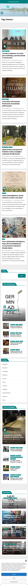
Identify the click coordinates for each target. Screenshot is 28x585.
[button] (26, 560)
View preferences (14, 581)
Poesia (21, 447)
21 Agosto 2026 (9, 316)
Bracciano (6, 310)
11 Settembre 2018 (8, 250)
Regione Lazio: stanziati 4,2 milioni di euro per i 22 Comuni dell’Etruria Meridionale (16, 480)
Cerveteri (4, 385)
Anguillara (5, 364)
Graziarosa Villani (17, 60)
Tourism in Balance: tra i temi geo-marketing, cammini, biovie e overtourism (13, 56)
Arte (3, 99)
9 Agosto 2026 (8, 439)
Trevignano (5, 371)
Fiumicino (4, 396)
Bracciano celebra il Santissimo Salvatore (16, 335)
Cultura (10, 147)
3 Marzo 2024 (6, 60)
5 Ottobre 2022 (7, 156)
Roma (3, 400)
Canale (4, 378)
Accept (14, 574)
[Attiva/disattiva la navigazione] (26, 13)
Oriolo (3, 382)
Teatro (15, 310)
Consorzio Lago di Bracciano (16, 457)
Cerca (4, 271)
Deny (14, 578)
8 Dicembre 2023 (7, 108)
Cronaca (5, 528)
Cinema (17, 341)
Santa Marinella (6, 392)
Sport (8, 513)
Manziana (4, 375)
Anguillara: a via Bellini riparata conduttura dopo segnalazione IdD (14, 437)
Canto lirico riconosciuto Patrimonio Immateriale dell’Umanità (11, 104)
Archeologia (5, 147)
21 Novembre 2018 (8, 200)
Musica (7, 99)
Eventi (21, 341)
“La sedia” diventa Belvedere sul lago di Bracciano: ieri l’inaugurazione (16, 462)
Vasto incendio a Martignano (14, 469)
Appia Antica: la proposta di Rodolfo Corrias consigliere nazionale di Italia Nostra (12, 152)
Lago (3, 239)
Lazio (5, 513)
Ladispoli (4, 389)
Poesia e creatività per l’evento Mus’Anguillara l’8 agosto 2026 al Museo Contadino (16, 451)
